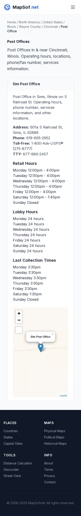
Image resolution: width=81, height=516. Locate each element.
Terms (48, 469)
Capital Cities (13, 443)
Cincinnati (51, 26)
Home (11, 22)
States (8, 437)
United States (53, 22)
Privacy (49, 476)
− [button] (19, 320)
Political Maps (54, 437)
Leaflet (63, 395)
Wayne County (30, 26)
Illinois (11, 26)
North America (29, 22)
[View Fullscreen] (19, 330)
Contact (50, 482)
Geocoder (11, 469)
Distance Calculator (18, 463)
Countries (11, 431)
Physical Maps (54, 431)
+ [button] (19, 313)
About (48, 463)
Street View (12, 476)
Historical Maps (55, 443)
